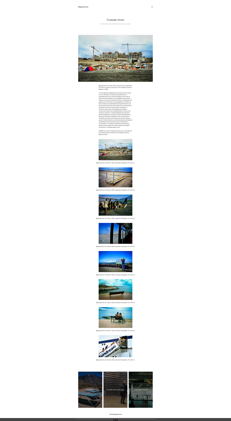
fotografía (111, 24)
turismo (129, 24)
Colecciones (105, 24)
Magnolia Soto (83, 7)
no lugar (124, 24)
